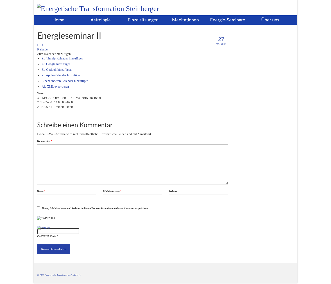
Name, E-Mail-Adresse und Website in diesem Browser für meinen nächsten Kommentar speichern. (95, 208)
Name (41, 191)
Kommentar (44, 141)
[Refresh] (43, 228)
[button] (54, 54)
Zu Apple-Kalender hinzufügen (61, 75)
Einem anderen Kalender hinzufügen (65, 81)
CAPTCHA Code (46, 236)
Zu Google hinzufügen (56, 64)
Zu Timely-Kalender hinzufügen (62, 58)
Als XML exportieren (55, 86)
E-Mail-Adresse (112, 191)
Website (173, 191)
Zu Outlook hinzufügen (57, 69)
